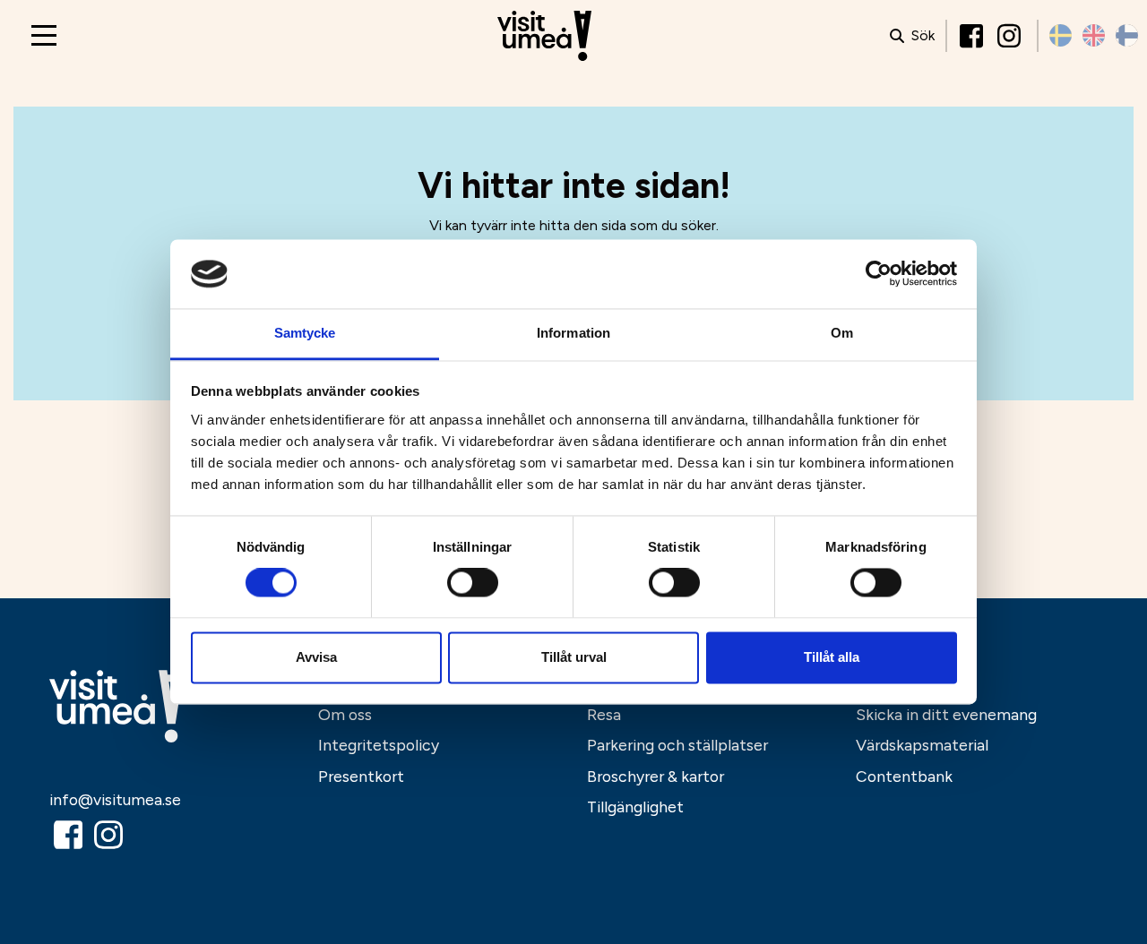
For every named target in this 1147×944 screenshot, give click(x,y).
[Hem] (544, 36)
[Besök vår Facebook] (973, 35)
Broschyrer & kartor (655, 776)
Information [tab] (573, 332)
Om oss (345, 714)
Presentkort (361, 776)
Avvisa (316, 657)
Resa (604, 714)
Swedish (1060, 35)
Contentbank (904, 776)
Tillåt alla (831, 657)
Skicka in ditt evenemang (946, 714)
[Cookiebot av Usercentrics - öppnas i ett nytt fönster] (878, 274)
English (1093, 35)
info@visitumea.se (115, 799)
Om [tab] (842, 332)
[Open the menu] (44, 35)
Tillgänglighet (635, 806)
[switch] (472, 583)
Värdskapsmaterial (922, 744)
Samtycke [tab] (305, 332)
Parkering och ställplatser (677, 744)
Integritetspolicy (378, 744)
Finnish (1127, 35)
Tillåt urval (574, 657)
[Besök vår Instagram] (1010, 35)
